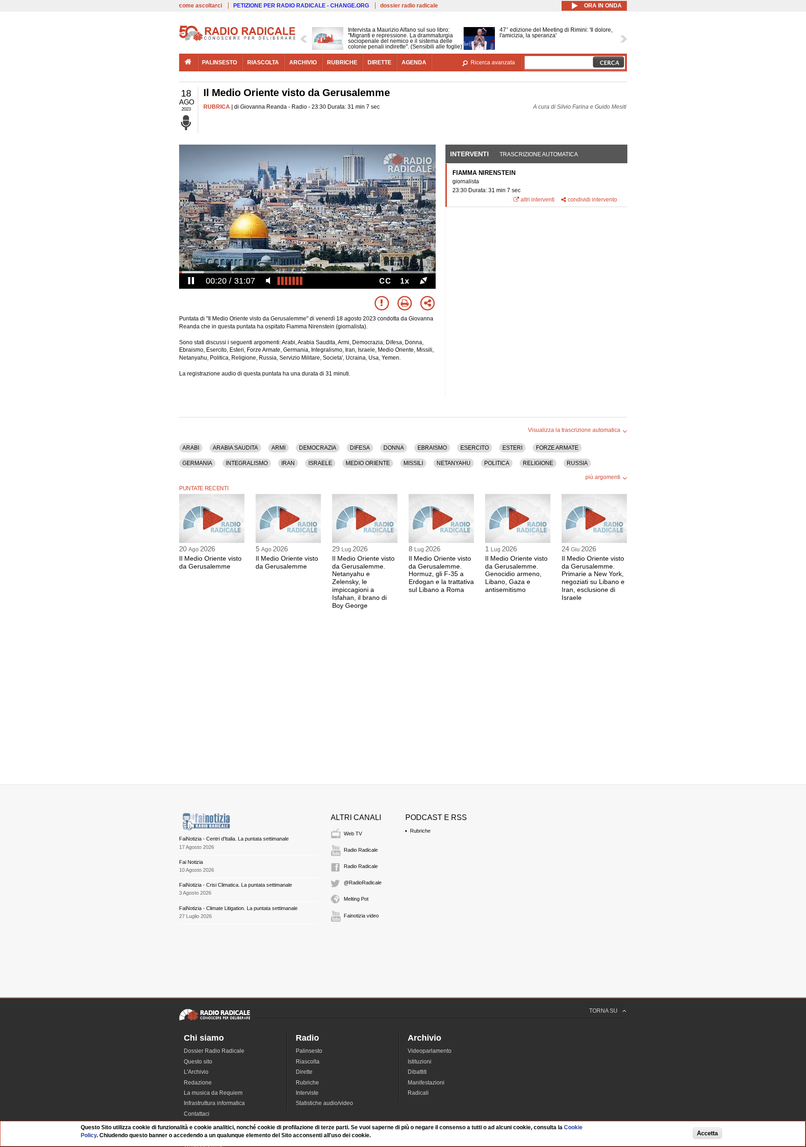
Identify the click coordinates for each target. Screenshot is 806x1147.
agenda (414, 62)
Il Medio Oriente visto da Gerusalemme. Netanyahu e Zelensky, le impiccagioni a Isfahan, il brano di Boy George (363, 582)
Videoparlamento (430, 1051)
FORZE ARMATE (557, 448)
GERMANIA (197, 463)
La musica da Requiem (213, 1093)
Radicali (418, 1093)
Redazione (198, 1082)
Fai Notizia (191, 862)
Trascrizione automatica (539, 154)
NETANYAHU (454, 463)
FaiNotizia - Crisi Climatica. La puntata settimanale (235, 885)
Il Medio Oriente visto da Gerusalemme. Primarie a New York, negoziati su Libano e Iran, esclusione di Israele (593, 578)
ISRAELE (320, 463)
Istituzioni (419, 1061)
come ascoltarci (200, 5)
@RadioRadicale (363, 882)
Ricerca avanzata (493, 62)
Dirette (304, 1072)
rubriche (342, 62)
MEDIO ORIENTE (368, 463)
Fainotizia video (361, 915)
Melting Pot (356, 899)
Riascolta (308, 1061)
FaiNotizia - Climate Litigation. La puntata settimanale (238, 908)
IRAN (288, 463)
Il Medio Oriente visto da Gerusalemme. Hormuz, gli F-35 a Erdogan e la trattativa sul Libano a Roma (441, 574)
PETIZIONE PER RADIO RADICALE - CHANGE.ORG (301, 5)
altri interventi (538, 199)
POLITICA (496, 463)
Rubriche (420, 831)
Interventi (469, 154)
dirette (379, 62)
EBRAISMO (432, 448)
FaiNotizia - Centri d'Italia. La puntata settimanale (234, 838)
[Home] (237, 39)
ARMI (278, 448)
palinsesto (219, 62)
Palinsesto (309, 1051)
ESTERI (512, 448)
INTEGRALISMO (247, 463)
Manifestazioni (426, 1082)
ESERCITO (474, 448)
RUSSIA (577, 463)
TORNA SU (603, 1011)
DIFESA (360, 448)
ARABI (190, 448)
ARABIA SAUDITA (235, 448)
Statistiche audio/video (324, 1103)
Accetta (707, 1133)
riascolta (263, 62)
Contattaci (196, 1114)
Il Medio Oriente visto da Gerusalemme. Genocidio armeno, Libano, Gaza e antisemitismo (516, 574)
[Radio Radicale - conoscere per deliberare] (214, 1020)
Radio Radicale (361, 850)
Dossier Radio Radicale (214, 1051)
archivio (303, 62)
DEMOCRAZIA (317, 448)
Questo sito (198, 1061)
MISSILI (413, 463)
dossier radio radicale (409, 5)
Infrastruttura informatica (214, 1103)
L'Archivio (196, 1072)
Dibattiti (417, 1072)
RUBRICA (216, 107)
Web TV (353, 833)
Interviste (307, 1093)
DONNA (393, 448)
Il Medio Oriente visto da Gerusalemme (210, 562)
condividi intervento (592, 199)
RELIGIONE (538, 463)
